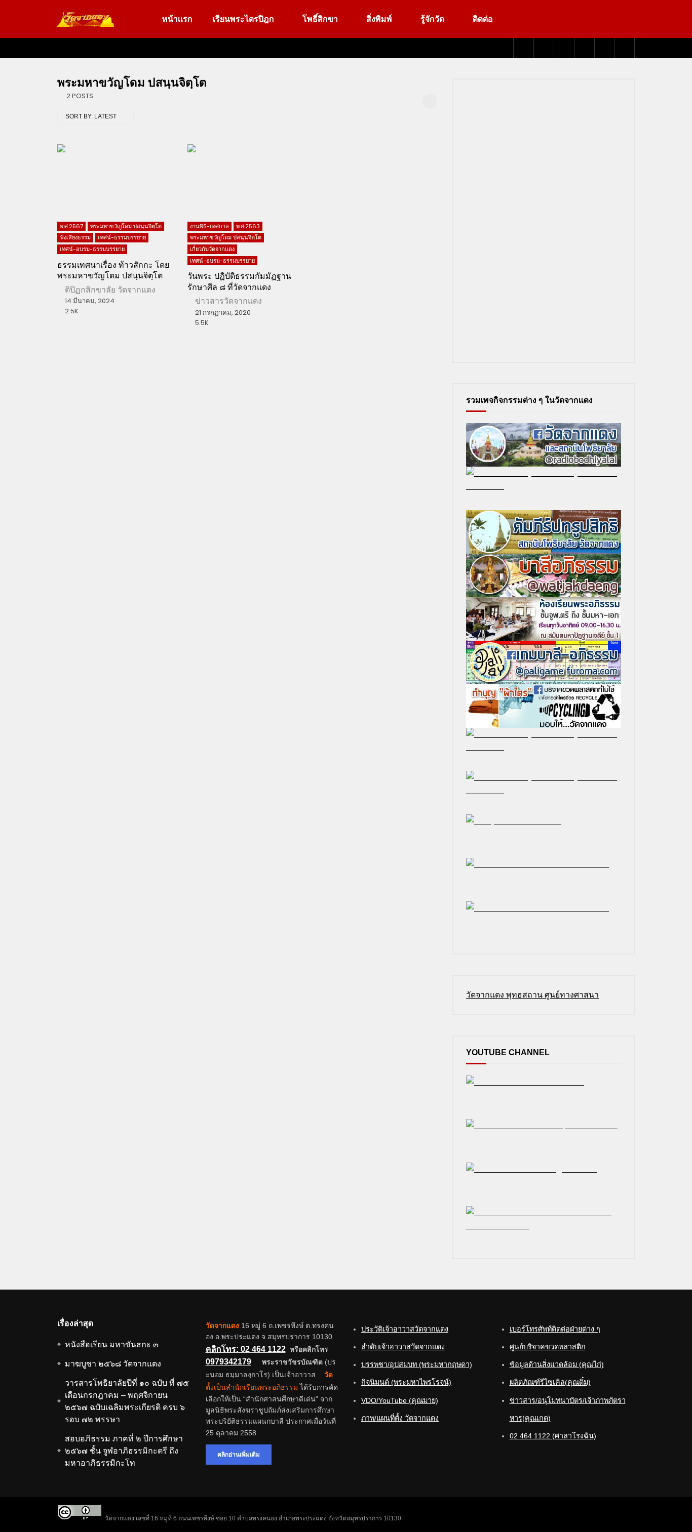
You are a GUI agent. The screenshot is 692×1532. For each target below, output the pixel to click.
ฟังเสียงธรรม (75, 237)
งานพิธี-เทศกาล (209, 226)
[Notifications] (604, 48)
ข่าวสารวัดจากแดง (228, 301)
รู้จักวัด (432, 19)
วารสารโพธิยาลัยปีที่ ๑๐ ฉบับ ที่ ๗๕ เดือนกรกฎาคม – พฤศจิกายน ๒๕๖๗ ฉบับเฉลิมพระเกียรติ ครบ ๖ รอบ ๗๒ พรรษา (127, 1401)
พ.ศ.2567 (71, 226)
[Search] (624, 48)
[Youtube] (543, 48)
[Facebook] (523, 48)
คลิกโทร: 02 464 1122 (246, 1349)
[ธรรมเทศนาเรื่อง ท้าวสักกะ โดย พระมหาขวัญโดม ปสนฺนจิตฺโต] (117, 178)
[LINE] (564, 48)
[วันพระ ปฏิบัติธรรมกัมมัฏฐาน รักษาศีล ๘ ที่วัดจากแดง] (247, 178)
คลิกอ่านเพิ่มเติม (238, 1454)
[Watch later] (584, 48)
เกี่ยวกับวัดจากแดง (212, 249)
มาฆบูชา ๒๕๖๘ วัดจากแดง (113, 1363)
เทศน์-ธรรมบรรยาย (122, 237)
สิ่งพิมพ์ (379, 19)
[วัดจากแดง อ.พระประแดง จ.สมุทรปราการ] (85, 19)
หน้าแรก (177, 19)
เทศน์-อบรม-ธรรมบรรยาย (92, 249)
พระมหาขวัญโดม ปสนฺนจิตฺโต (126, 226)
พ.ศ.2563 (248, 226)
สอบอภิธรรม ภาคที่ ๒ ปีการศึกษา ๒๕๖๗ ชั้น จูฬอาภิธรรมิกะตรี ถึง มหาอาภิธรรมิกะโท (124, 1450)
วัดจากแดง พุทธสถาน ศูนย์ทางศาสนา (532, 994)
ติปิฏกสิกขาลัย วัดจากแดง (110, 290)
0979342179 (228, 1361)
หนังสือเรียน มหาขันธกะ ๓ (112, 1344)
